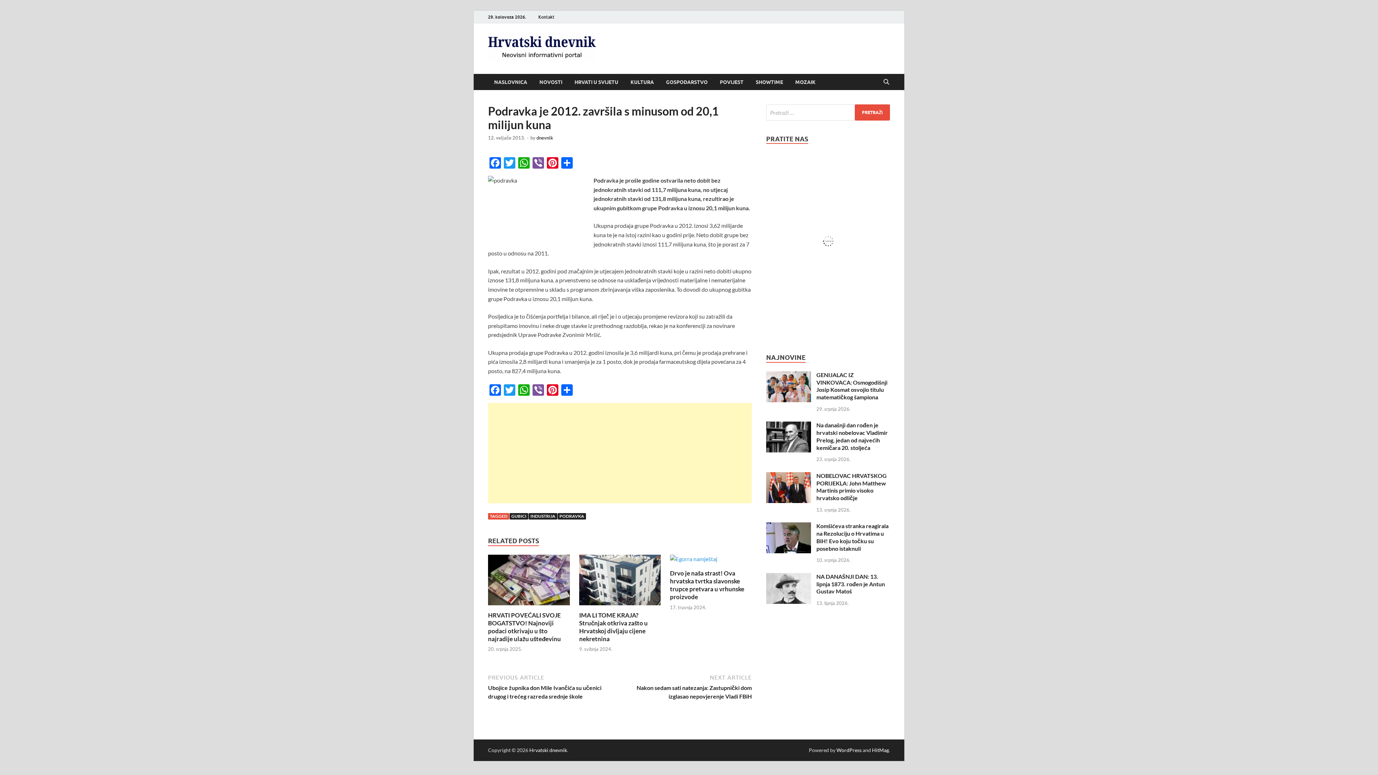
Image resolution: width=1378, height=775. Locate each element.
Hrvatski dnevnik (548, 750)
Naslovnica (510, 82)
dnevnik (544, 138)
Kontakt (546, 17)
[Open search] (886, 82)
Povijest (732, 82)
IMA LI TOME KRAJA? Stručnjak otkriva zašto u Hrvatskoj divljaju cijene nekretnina (613, 627)
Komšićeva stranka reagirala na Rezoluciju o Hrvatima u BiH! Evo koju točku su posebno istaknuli (852, 536)
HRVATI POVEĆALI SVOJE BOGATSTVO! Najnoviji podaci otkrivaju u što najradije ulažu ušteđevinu (524, 627)
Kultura (642, 82)
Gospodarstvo (687, 82)
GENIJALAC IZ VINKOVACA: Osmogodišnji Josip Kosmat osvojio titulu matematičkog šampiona (851, 385)
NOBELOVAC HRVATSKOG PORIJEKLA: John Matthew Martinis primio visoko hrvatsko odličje (851, 486)
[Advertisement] (620, 453)
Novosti (550, 82)
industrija (543, 516)
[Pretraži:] (828, 112)
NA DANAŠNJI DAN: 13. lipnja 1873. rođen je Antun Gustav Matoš (850, 584)
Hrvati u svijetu (596, 82)
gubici (518, 516)
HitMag (880, 750)
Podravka (571, 516)
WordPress (849, 750)
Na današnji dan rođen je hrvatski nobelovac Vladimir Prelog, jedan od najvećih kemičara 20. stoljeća (852, 436)
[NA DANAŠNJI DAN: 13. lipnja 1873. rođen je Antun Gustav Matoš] (788, 577)
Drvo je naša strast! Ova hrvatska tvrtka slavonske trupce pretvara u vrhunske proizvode (707, 585)
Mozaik (805, 82)
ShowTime (769, 82)
